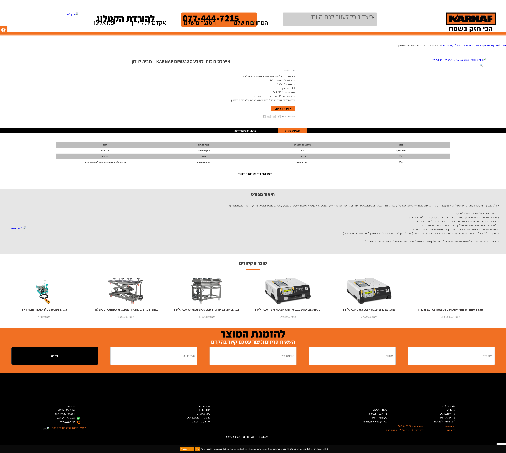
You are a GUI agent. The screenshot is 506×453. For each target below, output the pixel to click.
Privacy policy (187, 449)
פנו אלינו (104, 22)
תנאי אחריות (249, 436)
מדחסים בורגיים (447, 413)
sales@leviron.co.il (65, 413)
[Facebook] (278, 117)
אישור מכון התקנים (201, 421)
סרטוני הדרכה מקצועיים (198, 417)
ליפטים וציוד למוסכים (444, 421)
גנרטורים (451, 409)
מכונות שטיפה (380, 409)
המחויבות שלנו (250, 22)
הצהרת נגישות (233, 436)
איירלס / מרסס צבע (450, 45)
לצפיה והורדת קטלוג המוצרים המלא (68, 428)
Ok (197, 449)
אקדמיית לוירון (149, 22)
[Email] (268, 117)
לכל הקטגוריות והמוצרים (375, 421)
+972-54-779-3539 (65, 418)
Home (502, 45)
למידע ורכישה (283, 108)
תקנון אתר (263, 436)
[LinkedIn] (273, 117)
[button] (3, 29)
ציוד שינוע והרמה (447, 417)
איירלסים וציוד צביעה (472, 45)
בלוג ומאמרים (203, 413)
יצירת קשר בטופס (66, 409)
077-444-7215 (67, 422)
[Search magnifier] (375, 17)
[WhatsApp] (263, 117)
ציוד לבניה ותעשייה (377, 413)
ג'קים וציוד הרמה (379, 417)
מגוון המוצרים (491, 45)
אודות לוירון (204, 409)
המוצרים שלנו (200, 22)
